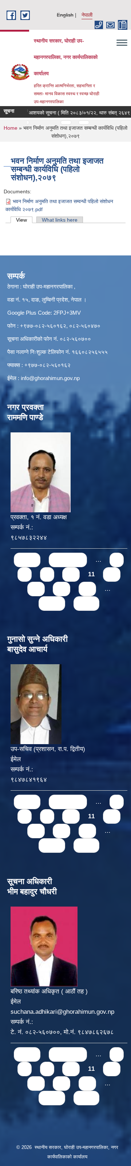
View (24, 220)
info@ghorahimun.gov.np (50, 378)
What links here (60, 220)
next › (52, 603)
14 (61, 588)
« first (27, 559)
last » (86, 603)
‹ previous (68, 559)
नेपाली (87, 15)
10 (71, 574)
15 (87, 588)
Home (10, 128)
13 (36, 588)
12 (111, 574)
